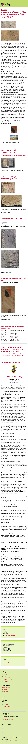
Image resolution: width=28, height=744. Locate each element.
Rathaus (5, 674)
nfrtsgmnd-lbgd (10, 635)
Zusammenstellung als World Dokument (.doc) (13, 355)
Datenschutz (5, 691)
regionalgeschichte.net (10, 662)
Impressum (4, 689)
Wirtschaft (6, 681)
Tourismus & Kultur (8, 679)
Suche (3, 693)
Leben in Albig (7, 677)
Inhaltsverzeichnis (6, 687)
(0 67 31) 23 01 (7, 634)
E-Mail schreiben (7, 706)
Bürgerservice (7, 676)
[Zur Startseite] (6, 4)
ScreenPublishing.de (15, 740)
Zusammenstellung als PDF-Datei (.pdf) (11, 353)
